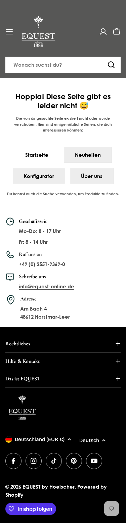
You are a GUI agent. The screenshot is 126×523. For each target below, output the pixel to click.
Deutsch (89, 440)
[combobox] (63, 65)
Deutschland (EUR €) (40, 439)
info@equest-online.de (46, 286)
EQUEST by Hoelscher (49, 487)
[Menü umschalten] (9, 32)
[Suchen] (111, 65)
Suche (48, 194)
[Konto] (103, 32)
